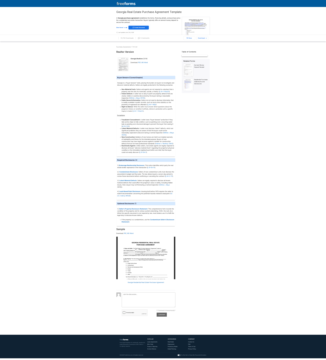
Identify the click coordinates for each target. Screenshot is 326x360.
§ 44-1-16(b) (152, 104)
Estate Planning (172, 349)
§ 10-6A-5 (143, 152)
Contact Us (191, 342)
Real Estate (171, 342)
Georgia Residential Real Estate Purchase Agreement (146, 282)
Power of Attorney (152, 346)
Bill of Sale (150, 344)
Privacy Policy (192, 349)
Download (201, 38)
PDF (139, 62)
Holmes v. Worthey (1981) (164, 143)
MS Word (145, 62)
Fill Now (189, 38)
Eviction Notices (151, 349)
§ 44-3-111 (168, 176)
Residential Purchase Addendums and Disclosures (201, 82)
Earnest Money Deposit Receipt (199, 66)
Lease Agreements (152, 342)
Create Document (139, 27)
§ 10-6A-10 (151, 167)
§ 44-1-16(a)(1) (138, 111)
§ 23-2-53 (125, 126)
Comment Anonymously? (166, 310)
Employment (171, 344)
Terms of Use (191, 346)
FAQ (189, 344)
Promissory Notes (173, 346)
